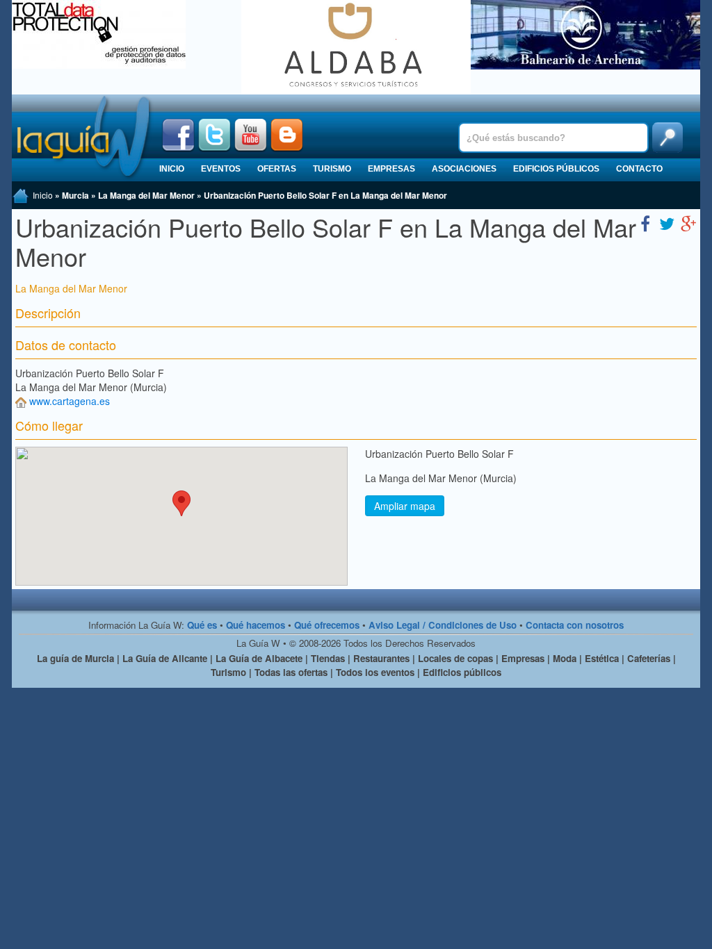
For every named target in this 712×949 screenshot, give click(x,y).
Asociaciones (464, 169)
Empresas (391, 169)
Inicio (171, 169)
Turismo (332, 169)
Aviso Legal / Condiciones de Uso (443, 625)
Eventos (221, 169)
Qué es (202, 625)
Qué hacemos (255, 625)
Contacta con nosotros (575, 625)
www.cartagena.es (69, 401)
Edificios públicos (556, 169)
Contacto (639, 169)
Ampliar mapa (404, 506)
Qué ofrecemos (326, 625)
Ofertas (276, 169)
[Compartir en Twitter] (666, 223)
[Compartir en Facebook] (645, 223)
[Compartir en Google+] (688, 223)
